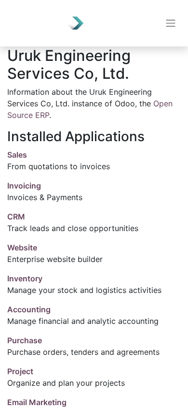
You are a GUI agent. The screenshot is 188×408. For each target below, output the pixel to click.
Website (22, 247)
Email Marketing (37, 402)
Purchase (24, 340)
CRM (16, 216)
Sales (17, 155)
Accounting (29, 309)
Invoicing (24, 185)
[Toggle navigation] (171, 23)
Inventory (24, 278)
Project (20, 371)
